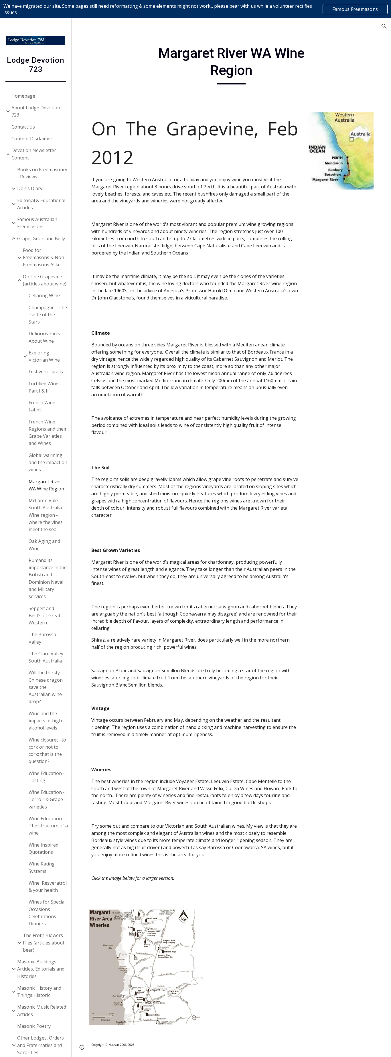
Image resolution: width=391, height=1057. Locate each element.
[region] (195, 9)
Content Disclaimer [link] (31, 138)
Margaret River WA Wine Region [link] (46, 485)
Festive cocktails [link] (46, 371)
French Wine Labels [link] (42, 406)
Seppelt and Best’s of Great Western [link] (44, 615)
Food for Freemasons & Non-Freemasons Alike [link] (44, 257)
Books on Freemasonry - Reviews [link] (42, 173)
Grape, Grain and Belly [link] (41, 238)
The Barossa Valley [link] (42, 638)
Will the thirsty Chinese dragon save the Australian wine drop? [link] (46, 687)
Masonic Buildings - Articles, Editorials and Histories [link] (40, 969)
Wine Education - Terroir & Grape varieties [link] (47, 799)
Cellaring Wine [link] (44, 295)
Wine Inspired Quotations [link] (43, 848)
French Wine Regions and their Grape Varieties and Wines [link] (48, 433)
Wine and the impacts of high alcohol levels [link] (45, 720)
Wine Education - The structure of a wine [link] (48, 825)
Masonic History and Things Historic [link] (39, 991)
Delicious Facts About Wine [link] (44, 337)
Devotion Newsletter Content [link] (33, 154)
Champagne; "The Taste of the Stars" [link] (48, 314)
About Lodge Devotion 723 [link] (35, 111)
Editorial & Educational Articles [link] (41, 204)
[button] (384, 26)
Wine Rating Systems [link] (42, 867)
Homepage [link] (23, 96)
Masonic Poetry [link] (34, 1026)
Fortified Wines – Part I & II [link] (46, 387)
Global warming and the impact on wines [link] (48, 462)
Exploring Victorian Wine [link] (44, 356)
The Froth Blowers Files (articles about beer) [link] (43, 942)
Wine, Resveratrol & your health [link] (48, 886)
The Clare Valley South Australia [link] (46, 657)
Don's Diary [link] (29, 188)
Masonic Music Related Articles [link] (41, 1010)
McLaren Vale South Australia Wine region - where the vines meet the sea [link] (46, 515)
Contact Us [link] (23, 127)
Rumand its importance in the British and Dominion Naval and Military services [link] (48, 578)
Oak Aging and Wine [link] (44, 544)
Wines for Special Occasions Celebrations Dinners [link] (47, 913)
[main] (231, 64)
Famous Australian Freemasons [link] (37, 223)
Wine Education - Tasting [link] (47, 777)
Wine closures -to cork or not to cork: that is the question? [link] (47, 751)
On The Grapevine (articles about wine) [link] (44, 280)
